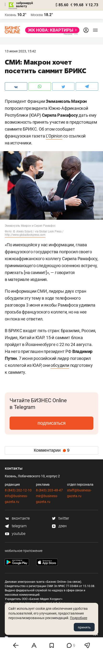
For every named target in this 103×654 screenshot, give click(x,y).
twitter (63, 518)
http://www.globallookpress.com (25, 234)
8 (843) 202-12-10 (18, 490)
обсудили (60, 365)
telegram (19, 526)
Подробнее (78, 618)
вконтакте (20, 518)
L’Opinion (54, 135)
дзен (62, 526)
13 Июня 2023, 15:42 (20, 51)
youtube (18, 533)
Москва (37, 15)
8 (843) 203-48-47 (49, 490)
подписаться (52, 423)
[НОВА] (51, 30)
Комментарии (51, 450)
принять (84, 627)
